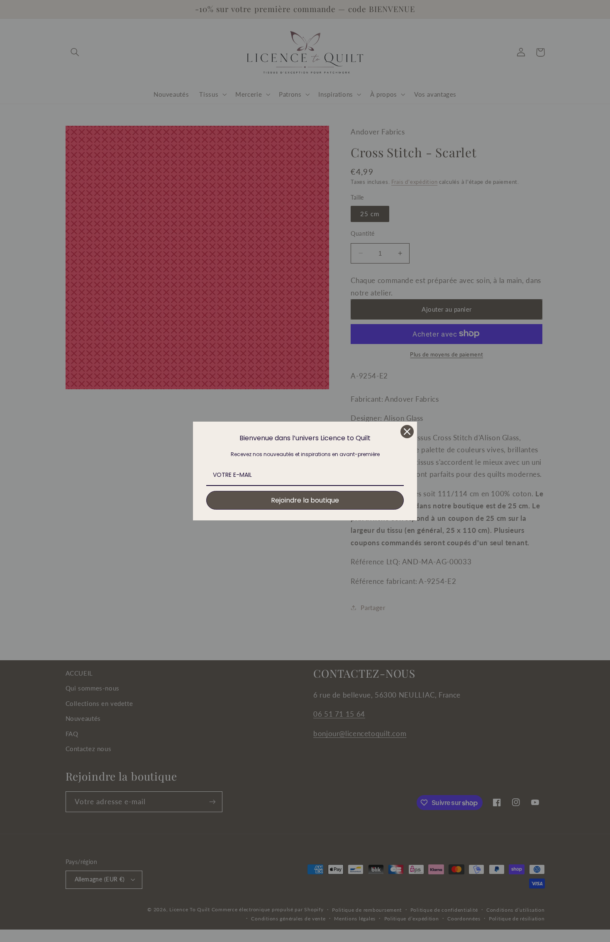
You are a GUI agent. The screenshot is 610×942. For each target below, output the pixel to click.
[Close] (407, 432)
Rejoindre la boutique (305, 500)
